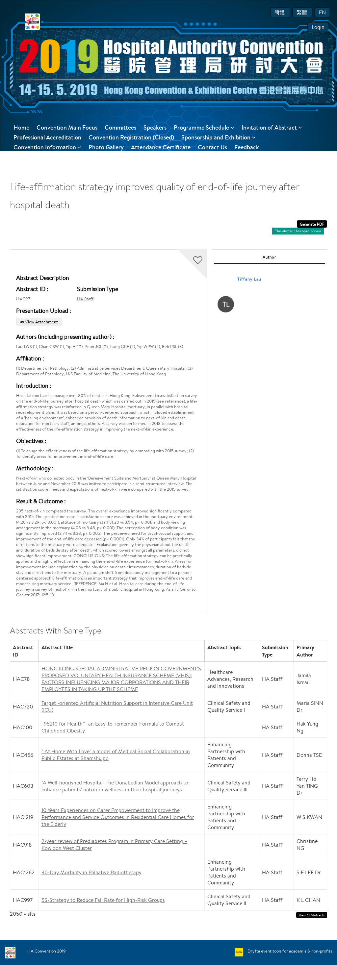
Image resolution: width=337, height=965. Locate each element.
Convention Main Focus (67, 127)
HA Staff (85, 299)
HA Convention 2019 (46, 951)
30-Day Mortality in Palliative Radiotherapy (91, 872)
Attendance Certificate (161, 147)
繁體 (302, 12)
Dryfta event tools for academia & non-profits (289, 951)
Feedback (246, 147)
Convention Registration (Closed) (131, 137)
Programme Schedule (202, 127)
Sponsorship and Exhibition (216, 137)
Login (318, 27)
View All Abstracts (311, 915)
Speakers (155, 127)
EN (322, 12)
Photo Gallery (106, 147)
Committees (120, 127)
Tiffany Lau (249, 279)
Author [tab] (269, 257)
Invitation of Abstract (270, 127)
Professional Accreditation (47, 137)
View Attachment (41, 322)
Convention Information (45, 147)
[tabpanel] (269, 431)
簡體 (280, 12)
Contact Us (212, 147)
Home (21, 127)
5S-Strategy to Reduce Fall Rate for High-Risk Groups (103, 900)
